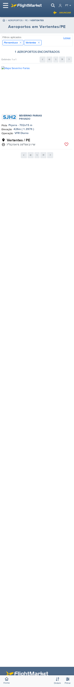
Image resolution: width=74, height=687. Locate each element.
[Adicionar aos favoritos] (66, 144)
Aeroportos (15, 20)
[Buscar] (53, 5)
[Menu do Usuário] (60, 5)
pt (66, 5)
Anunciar (65, 12)
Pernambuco (11, 42)
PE (26, 20)
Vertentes (30, 42)
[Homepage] (3, 20)
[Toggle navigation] (6, 5)
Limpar (67, 38)
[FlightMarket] (26, 5)
